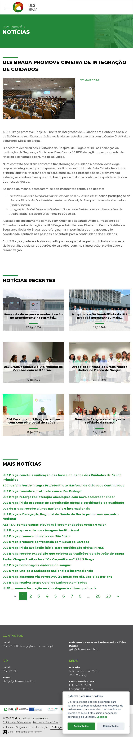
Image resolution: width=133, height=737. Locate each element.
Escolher (101, 716)
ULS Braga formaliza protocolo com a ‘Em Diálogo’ (42, 491)
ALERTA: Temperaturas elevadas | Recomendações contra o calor (54, 524)
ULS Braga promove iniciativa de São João (36, 536)
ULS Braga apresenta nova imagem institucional (41, 530)
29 (108, 596)
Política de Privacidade (17, 722)
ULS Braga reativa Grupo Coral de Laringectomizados (45, 582)
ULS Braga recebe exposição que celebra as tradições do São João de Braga (63, 553)
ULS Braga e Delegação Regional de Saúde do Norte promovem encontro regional (61, 516)
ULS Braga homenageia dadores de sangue (37, 565)
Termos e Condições (45, 722)
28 (97, 596)
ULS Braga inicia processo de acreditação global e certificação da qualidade (63, 502)
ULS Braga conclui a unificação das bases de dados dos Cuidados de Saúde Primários (62, 477)
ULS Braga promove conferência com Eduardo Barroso (46, 542)
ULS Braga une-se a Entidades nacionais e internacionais (48, 570)
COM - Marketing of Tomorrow (25, 732)
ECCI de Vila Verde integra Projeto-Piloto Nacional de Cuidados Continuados (63, 485)
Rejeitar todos (110, 726)
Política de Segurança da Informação (25, 727)
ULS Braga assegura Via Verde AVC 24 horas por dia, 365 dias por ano (57, 576)
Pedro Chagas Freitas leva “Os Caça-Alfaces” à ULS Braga (48, 559)
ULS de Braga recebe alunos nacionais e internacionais (46, 508)
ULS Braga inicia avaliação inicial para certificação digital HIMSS (53, 547)
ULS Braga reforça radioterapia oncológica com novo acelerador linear (59, 497)
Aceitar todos (81, 726)
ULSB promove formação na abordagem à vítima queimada (49, 588)
